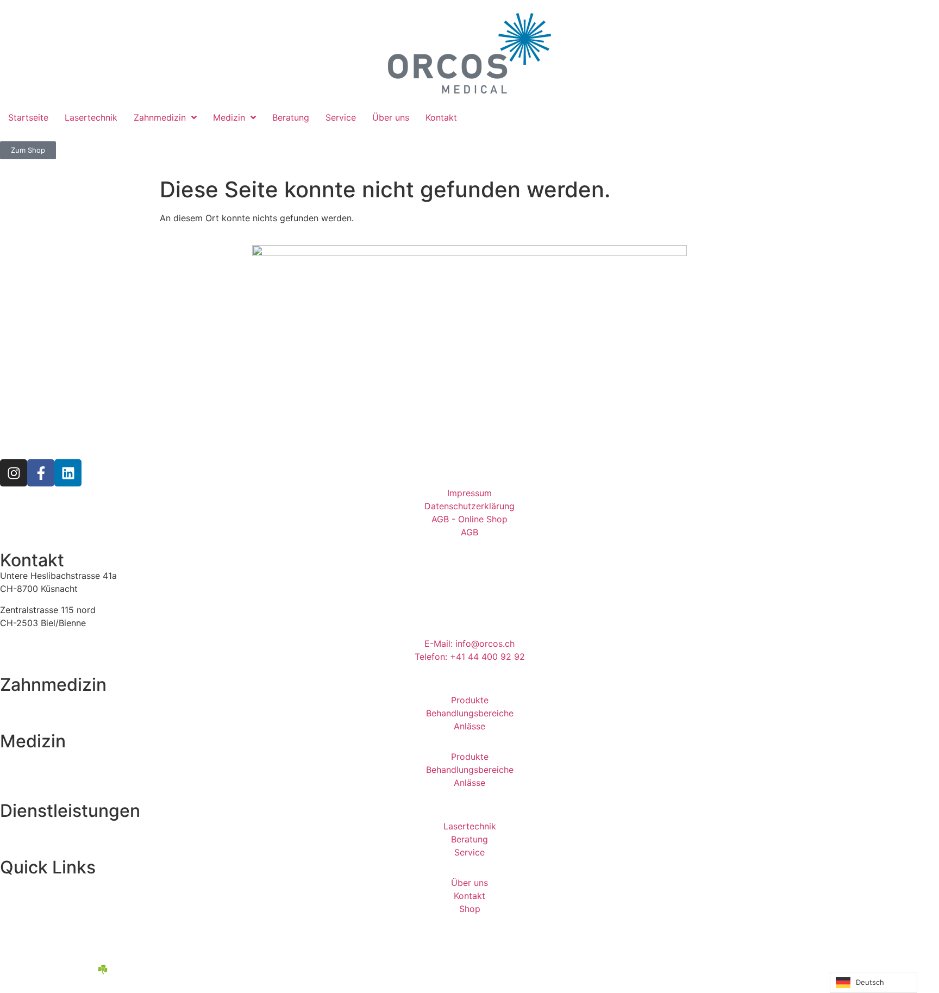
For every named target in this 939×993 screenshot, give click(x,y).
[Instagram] (13, 472)
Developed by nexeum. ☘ (54, 969)
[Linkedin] (68, 472)
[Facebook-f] (40, 472)
